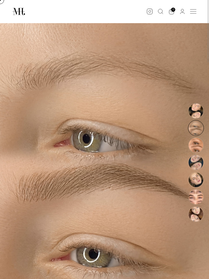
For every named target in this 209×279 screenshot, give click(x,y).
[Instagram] (149, 11)
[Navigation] (193, 11)
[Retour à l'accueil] (18, 11)
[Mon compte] (182, 11)
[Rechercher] (160, 11)
